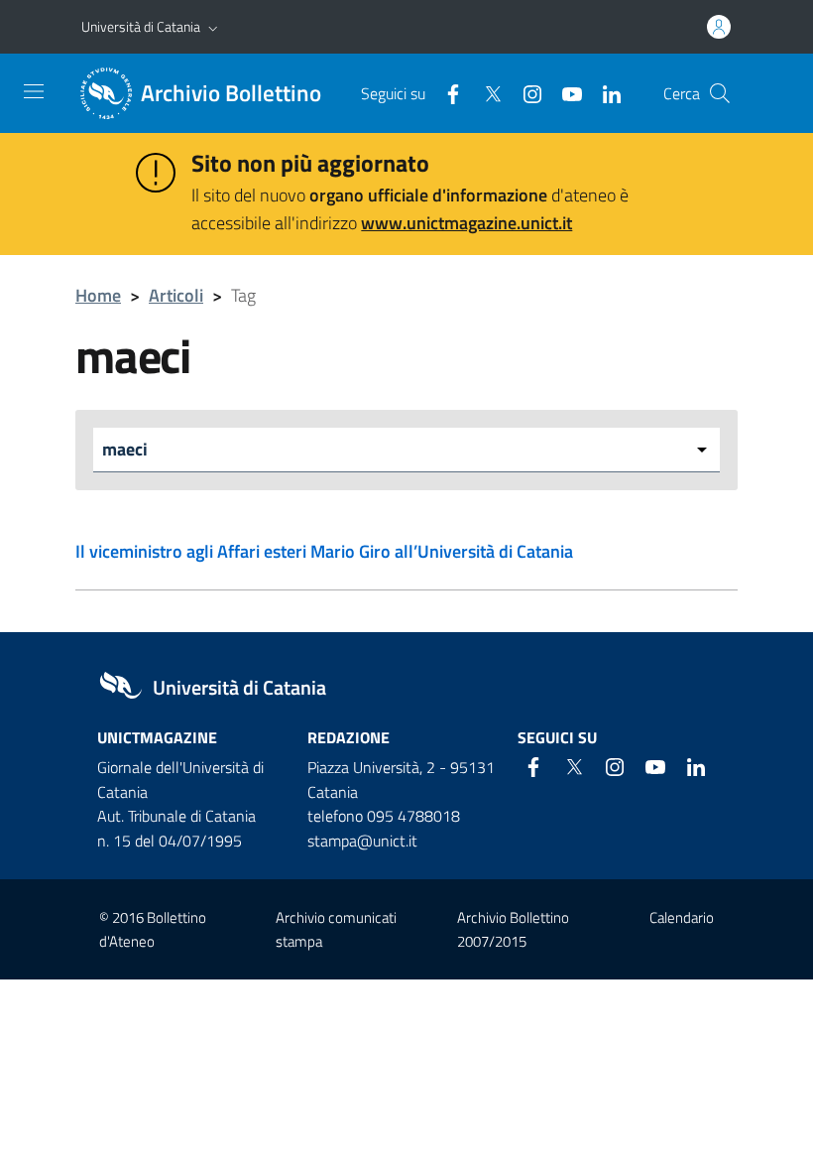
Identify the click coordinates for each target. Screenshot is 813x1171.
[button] (213, 27)
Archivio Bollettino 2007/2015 (513, 929)
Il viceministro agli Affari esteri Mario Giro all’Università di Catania (324, 551)
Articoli (176, 295)
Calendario (681, 917)
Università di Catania (140, 26)
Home (98, 295)
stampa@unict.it (362, 840)
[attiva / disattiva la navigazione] (34, 91)
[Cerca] (720, 93)
